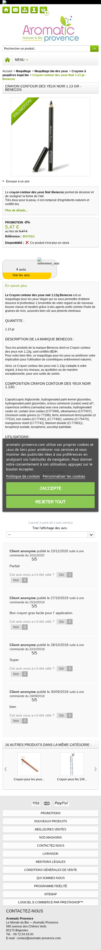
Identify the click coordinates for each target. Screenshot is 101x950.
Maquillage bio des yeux (51, 71)
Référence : (13, 236)
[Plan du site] (24, 10)
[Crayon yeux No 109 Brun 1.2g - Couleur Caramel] (72, 764)
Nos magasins (50, 837)
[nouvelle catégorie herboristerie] (25, 2)
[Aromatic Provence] (50, 29)
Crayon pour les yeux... (29, 779)
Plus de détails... (16, 210)
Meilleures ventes (50, 829)
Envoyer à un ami (17, 181)
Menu (19, 60)
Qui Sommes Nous (51, 878)
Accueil (7, 71)
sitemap (50, 894)
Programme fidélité (50, 886)
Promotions (51, 813)
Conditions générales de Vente (50, 870)
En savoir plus (16, 286)
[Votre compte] (34, 10)
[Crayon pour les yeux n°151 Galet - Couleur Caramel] (29, 764)
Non (19, 580)
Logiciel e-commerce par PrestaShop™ (50, 902)
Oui (65, 575)
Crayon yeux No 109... (72, 779)
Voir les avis (21, 275)
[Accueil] (6, 10)
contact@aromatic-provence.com (39, 938)
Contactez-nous (50, 845)
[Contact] (15, 10)
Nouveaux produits (50, 821)
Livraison (50, 853)
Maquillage (23, 71)
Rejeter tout (50, 502)
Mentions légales (50, 862)
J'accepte (50, 488)
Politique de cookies (23, 476)
